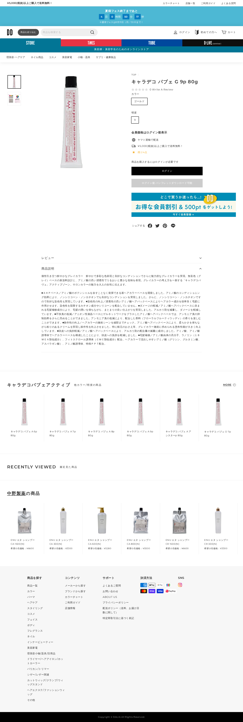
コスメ (52, 57)
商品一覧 (32, 585)
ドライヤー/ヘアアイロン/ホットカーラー (45, 661)
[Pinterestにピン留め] (165, 226)
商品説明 (47, 268)
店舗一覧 (190, 3)
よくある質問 (228, 3)
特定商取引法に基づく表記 (118, 618)
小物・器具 (84, 57)
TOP (133, 74)
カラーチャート (171, 3)
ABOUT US (110, 597)
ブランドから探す (75, 591)
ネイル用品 (37, 57)
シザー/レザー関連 (38, 674)
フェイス (32, 619)
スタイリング (35, 608)
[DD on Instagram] (180, 585)
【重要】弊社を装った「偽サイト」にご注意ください (38, 3)
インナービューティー (40, 642)
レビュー (47, 258)
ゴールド (139, 101)
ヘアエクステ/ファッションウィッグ (46, 692)
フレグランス (35, 630)
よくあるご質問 (112, 585)
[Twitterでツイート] (157, 226)
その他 (31, 700)
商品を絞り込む (28, 32)
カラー (135, 94)
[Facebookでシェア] (150, 226)
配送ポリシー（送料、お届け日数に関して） (121, 610)
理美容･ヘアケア (15, 57)
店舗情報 (70, 608)
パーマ (31, 597)
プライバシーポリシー (116, 602)
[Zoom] (72, 122)
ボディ (31, 625)
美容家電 (67, 57)
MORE (227, 384)
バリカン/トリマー (38, 668)
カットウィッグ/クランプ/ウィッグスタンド (45, 682)
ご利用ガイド (208, 3)
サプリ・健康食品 (106, 57)
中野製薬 (16, 493)
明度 (134, 112)
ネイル (31, 636)
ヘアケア (32, 602)
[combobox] (69, 32)
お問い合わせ (110, 591)
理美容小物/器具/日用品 (41, 653)
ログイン (167, 170)
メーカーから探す (75, 585)
